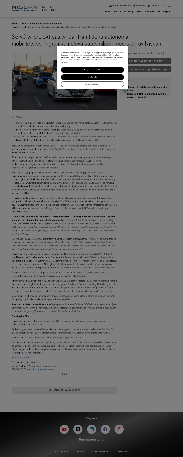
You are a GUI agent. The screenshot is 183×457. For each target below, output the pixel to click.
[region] (92, 67)
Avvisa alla (92, 77)
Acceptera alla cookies (92, 70)
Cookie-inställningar (92, 84)
